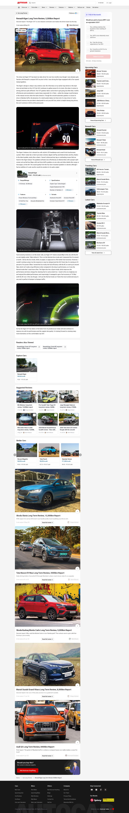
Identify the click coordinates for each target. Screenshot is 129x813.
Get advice (95, 7)
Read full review (46, 522)
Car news (17, 799)
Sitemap (49, 796)
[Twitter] (105, 789)
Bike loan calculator (36, 802)
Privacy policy (67, 796)
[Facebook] (100, 789)
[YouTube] (91, 789)
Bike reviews (34, 796)
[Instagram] (96, 789)
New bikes (34, 789)
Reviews (52, 7)
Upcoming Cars (19, 793)
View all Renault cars (97, 159)
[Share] (77, 71)
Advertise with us (68, 802)
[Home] (18, 7)
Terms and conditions (70, 799)
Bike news (34, 799)
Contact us (50, 799)
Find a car (24, 7)
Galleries (70, 7)
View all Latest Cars (97, 253)
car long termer (27, 777)
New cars (17, 789)
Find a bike (34, 7)
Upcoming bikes (35, 793)
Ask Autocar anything (53, 789)
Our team (66, 793)
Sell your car (81, 7)
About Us (66, 789)
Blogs (48, 793)
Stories (88, 7)
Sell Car (49, 802)
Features (61, 7)
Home (18, 777)
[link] (90, 73)
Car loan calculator (20, 802)
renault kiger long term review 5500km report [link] (48, 777)
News (43, 7)
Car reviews (18, 796)
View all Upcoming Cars (97, 120)
